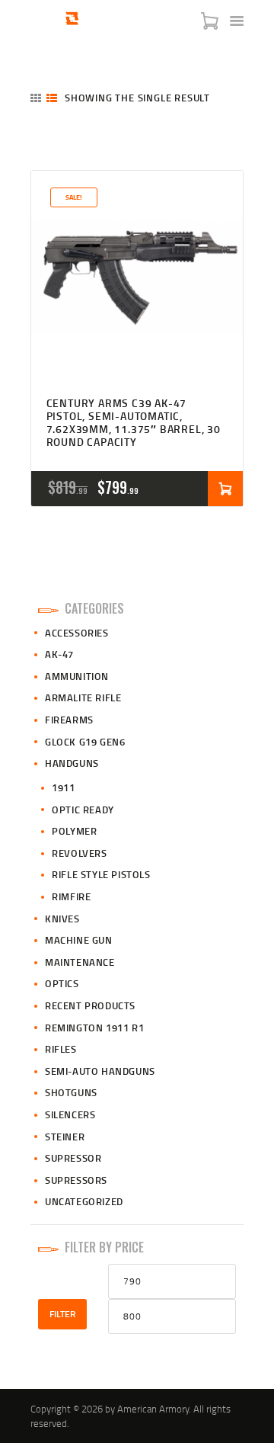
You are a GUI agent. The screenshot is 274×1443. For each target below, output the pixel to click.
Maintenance (80, 962)
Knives (62, 918)
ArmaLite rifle (83, 697)
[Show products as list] (51, 98)
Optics (62, 983)
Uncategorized (84, 1201)
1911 (63, 787)
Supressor (73, 1158)
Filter (62, 1313)
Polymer (74, 831)
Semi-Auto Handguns (100, 1071)
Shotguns (71, 1092)
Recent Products (90, 1005)
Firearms (69, 719)
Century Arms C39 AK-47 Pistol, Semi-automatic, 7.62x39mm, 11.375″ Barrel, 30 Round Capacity (133, 422)
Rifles (61, 1049)
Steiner (64, 1136)
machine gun (79, 940)
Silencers (70, 1114)
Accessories (77, 633)
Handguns (72, 763)
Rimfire (71, 896)
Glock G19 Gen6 (85, 742)
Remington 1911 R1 (94, 1027)
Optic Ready (83, 809)
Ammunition (77, 676)
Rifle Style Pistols (101, 874)
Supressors (76, 1180)
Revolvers (79, 853)
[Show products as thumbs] (35, 98)
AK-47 (59, 654)
